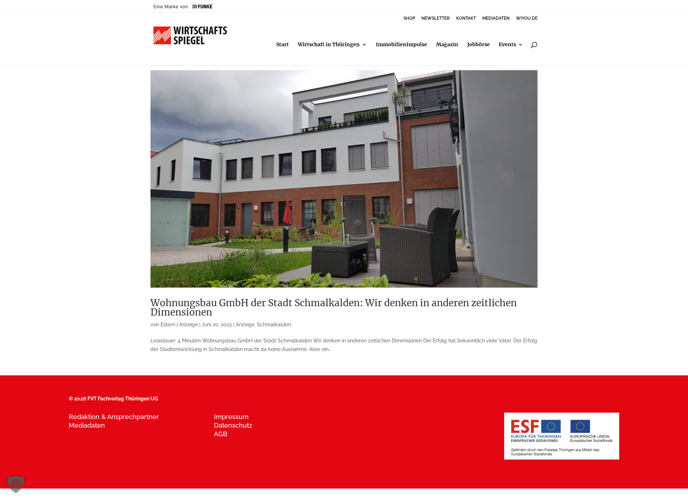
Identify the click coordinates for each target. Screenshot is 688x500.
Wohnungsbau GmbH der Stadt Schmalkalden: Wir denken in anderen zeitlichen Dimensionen (333, 307)
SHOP (409, 18)
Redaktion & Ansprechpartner (114, 416)
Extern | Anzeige (179, 324)
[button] (16, 484)
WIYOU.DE (527, 18)
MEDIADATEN (496, 18)
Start (282, 45)
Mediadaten (87, 425)
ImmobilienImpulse (401, 45)
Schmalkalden (274, 324)
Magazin (447, 45)
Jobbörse (478, 45)
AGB (220, 434)
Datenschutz (233, 425)
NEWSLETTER (435, 18)
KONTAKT (466, 18)
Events (507, 45)
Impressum (231, 416)
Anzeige (245, 324)
